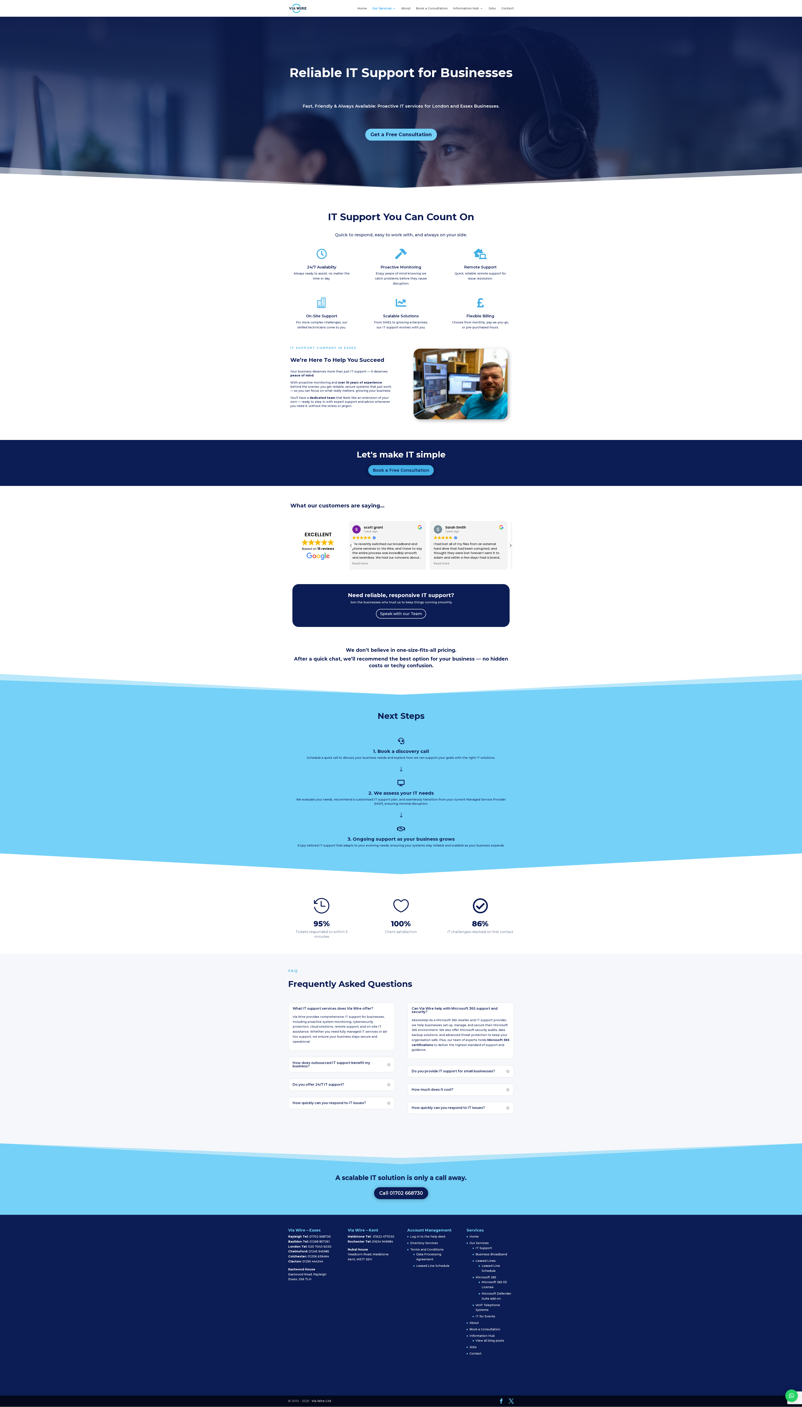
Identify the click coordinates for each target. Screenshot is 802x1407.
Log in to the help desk (427, 1236)
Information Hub (466, 8)
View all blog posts (490, 1340)
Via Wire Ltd (321, 1401)
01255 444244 (312, 1261)
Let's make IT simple (401, 454)
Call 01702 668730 (401, 1193)
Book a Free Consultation (401, 470)
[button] (510, 545)
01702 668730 (319, 1236)
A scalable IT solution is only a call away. (401, 1178)
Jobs (492, 8)
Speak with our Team (401, 613)
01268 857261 (320, 1241)
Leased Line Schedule (432, 1266)
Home (362, 8)
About (406, 8)
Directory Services (424, 1243)
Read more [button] (362, 564)
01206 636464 (318, 1256)
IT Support (484, 1248)
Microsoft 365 (486, 1277)
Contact (507, 8)
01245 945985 (319, 1251)
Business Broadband (491, 1254)
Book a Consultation (432, 8)
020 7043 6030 (319, 1246)
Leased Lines (486, 1261)
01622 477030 (383, 1236)
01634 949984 (382, 1241)
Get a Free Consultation (401, 134)
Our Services (382, 8)
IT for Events (485, 1316)
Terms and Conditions (427, 1249)
